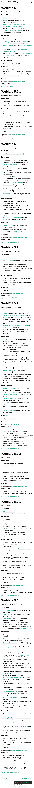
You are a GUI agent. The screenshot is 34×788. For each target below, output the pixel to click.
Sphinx (14, 786)
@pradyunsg (20, 786)
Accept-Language (17, 182)
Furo (25, 786)
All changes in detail (7, 86)
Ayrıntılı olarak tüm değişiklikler (10, 242)
